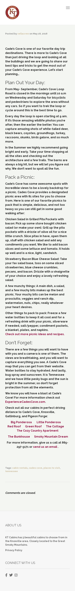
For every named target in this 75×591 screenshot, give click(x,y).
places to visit (51, 468)
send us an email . (46, 446)
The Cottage (55, 426)
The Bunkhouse (19, 436)
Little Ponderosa (49, 422)
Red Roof (15, 426)
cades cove (35, 468)
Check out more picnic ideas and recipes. (35, 334)
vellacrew (23, 33)
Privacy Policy (13, 550)
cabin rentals (20, 468)
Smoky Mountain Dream (51, 436)
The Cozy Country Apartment (37, 430)
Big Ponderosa (21, 422)
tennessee (11, 471)
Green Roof (33, 426)
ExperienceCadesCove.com (25, 401)
